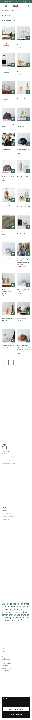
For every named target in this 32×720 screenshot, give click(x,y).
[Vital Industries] (16, 6)
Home (3, 10)
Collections (7, 10)
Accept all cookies (16, 709)
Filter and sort (6, 20)
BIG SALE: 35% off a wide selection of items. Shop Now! (16, 1)
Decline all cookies (16, 714)
